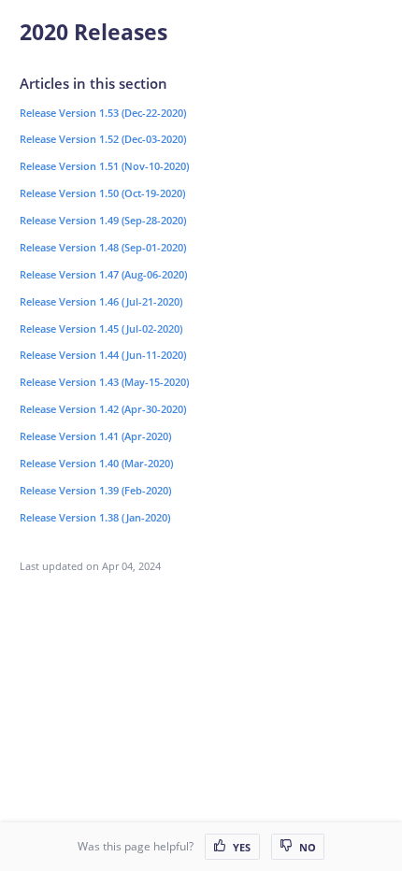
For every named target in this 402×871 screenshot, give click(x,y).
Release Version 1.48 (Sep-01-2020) (103, 247)
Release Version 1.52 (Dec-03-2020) (103, 139)
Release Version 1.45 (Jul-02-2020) (101, 328)
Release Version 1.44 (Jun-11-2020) (103, 355)
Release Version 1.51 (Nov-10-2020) (104, 166)
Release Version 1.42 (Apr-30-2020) (103, 409)
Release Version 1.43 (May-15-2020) (104, 382)
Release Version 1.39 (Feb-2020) (95, 490)
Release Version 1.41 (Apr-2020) (95, 436)
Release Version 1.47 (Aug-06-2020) (103, 274)
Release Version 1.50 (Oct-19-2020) (102, 193)
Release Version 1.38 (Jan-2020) (95, 517)
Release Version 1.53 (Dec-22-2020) (103, 113)
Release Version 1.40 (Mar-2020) (96, 463)
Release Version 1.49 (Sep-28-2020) (103, 220)
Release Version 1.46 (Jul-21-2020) (101, 301)
